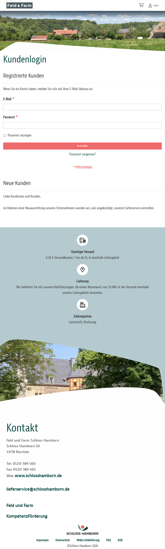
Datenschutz (63, 540)
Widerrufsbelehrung (88, 540)
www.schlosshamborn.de (38, 475)
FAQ (108, 540)
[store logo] (19, 5)
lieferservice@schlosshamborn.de (37, 489)
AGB (120, 540)
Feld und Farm (19, 505)
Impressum (42, 540)
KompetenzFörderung (26, 516)
